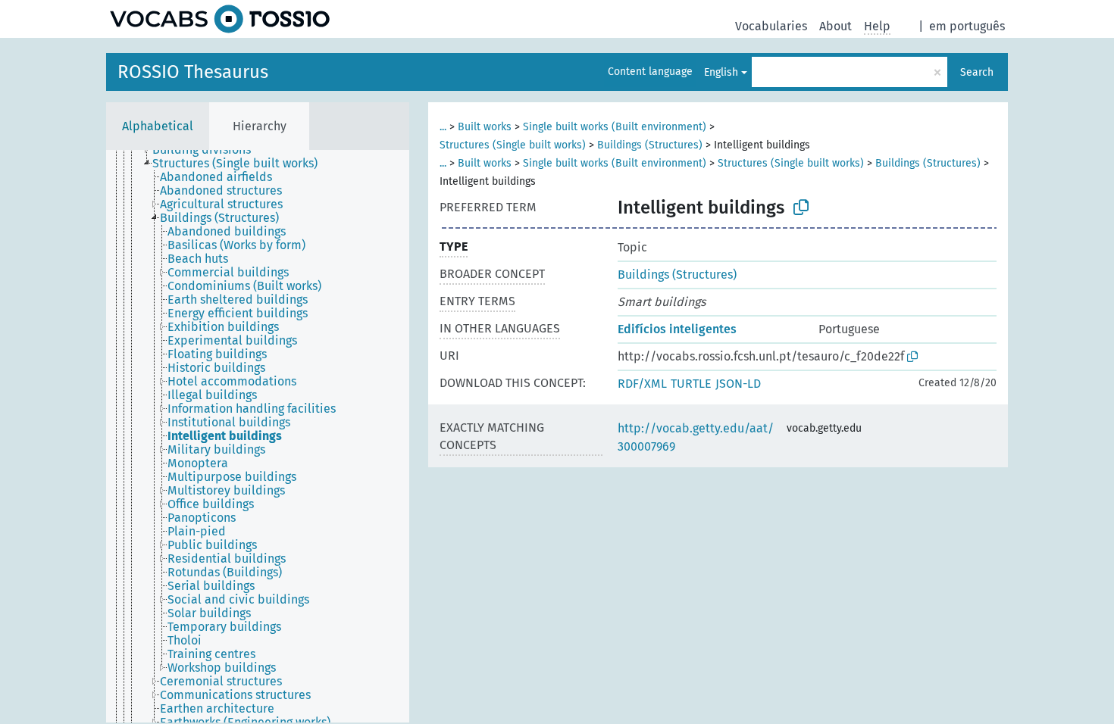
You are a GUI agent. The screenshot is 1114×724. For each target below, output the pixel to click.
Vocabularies (771, 26)
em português (967, 26)
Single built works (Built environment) (614, 126)
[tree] (257, 436)
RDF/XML (642, 383)
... (443, 126)
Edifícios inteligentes (677, 329)
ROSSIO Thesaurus (192, 72)
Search (977, 72)
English (721, 72)
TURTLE (691, 383)
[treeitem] (208, 150)
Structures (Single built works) (513, 145)
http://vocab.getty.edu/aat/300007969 (696, 437)
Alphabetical (157, 126)
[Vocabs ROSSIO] (219, 19)
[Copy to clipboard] (801, 207)
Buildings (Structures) (650, 145)
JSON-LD (738, 383)
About (835, 26)
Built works (485, 126)
